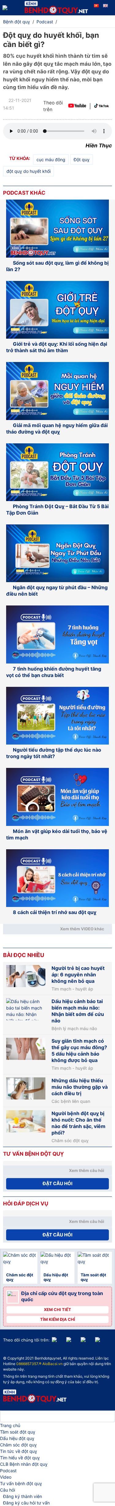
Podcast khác (24, 193)
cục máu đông (50, 159)
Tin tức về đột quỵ (18, 1451)
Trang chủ (10, 1425)
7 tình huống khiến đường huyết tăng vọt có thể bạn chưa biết (53, 672)
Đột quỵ (82, 159)
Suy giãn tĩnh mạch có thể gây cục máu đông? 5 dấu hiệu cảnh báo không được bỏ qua (79, 1050)
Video (5, 1477)
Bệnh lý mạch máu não (74, 1028)
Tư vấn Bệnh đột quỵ (33, 1154)
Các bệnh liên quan (71, 1101)
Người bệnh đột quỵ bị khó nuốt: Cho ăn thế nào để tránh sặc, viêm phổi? (78, 1123)
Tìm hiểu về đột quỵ (20, 1457)
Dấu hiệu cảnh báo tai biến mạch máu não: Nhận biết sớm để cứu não (78, 1011)
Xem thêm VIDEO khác (82, 928)
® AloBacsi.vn (51, 1363)
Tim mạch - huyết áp (72, 988)
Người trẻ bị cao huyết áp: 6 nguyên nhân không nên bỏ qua (78, 974)
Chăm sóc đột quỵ (70, 1140)
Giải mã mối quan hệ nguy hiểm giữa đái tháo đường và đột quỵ (57, 428)
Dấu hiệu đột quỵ (17, 1438)
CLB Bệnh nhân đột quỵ (24, 1464)
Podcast (8, 1470)
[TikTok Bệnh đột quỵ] (101, 106)
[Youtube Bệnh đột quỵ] (77, 106)
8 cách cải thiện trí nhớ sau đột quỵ (54, 912)
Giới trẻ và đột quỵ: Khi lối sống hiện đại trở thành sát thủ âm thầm (56, 347)
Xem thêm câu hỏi (86, 1170)
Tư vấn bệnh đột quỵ (21, 1483)
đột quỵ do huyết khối (28, 171)
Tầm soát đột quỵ (17, 1431)
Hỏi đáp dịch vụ (25, 1204)
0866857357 (27, 1363)
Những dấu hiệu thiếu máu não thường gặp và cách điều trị (80, 1086)
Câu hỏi (7, 1489)
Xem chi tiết (57, 1309)
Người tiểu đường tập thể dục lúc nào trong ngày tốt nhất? (53, 753)
